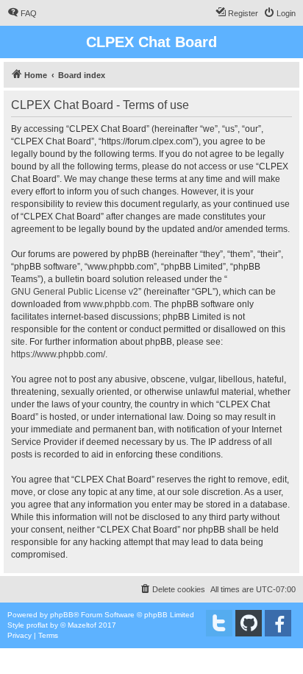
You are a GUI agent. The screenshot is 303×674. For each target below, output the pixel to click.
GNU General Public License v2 (74, 292)
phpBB (62, 615)
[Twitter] (219, 623)
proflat (37, 625)
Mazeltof (82, 625)
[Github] (248, 623)
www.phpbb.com (116, 304)
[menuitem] (22, 13)
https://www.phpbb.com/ (58, 354)
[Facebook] (278, 623)
